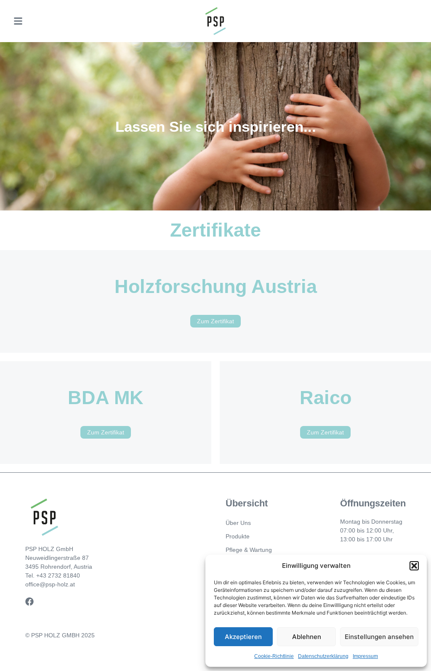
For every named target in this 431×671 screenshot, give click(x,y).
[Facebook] (29, 601)
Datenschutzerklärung (323, 656)
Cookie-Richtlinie (274, 656)
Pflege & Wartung (249, 550)
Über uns (238, 523)
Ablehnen (306, 637)
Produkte (238, 536)
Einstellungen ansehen (379, 637)
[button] (414, 566)
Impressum (365, 656)
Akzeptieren (243, 637)
